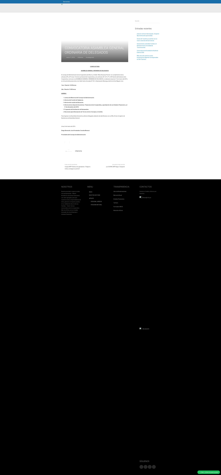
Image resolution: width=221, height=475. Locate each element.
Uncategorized (90, 57)
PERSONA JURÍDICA (96, 201)
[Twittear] (67, 142)
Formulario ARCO (118, 206)
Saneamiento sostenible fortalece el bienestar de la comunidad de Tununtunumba (147, 45)
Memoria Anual (117, 195)
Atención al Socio (118, 210)
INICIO (90, 192)
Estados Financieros (118, 199)
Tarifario (115, 203)
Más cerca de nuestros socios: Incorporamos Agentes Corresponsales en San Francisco (147, 57)
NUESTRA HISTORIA (94, 195)
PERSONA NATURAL (96, 204)
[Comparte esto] (63, 142)
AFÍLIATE (91, 198)
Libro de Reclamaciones (119, 191)
